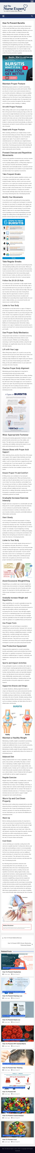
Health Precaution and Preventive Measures (14, 967)
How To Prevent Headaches (11, 972)
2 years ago (7, 974)
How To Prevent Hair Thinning (12, 1068)
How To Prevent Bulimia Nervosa (13, 938)
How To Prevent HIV (9, 1091)
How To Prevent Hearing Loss (12, 996)
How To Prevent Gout (9, 1139)
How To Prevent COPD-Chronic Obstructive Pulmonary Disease (19, 944)
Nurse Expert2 (16, 974)
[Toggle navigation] (3, 16)
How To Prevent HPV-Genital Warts (14, 1044)
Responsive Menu (32, 1)
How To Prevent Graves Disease (13, 1115)
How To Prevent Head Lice (11, 1020)
